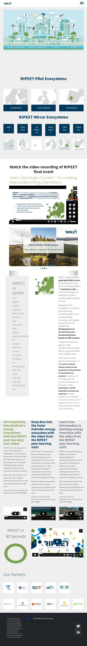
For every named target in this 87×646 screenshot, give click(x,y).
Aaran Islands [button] (50, 130)
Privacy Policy (48, 618)
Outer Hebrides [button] (43, 107)
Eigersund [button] (23, 128)
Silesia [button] (9, 128)
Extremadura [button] (71, 107)
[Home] (7, 3)
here (24, 493)
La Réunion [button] (36, 130)
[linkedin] (78, 632)
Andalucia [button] (78, 128)
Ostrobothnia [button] (16, 107)
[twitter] (78, 626)
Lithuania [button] (64, 128)
